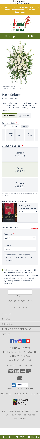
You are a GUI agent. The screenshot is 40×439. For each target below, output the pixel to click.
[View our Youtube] (28, 342)
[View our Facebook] (12, 342)
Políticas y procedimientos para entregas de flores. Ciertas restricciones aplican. (20, 9)
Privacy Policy (10, 415)
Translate (26, 3)
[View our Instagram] (20, 342)
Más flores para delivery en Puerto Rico (20, 393)
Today (24, 126)
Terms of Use (20, 419)
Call (7, 436)
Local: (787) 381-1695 (20, 359)
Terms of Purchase (26, 415)
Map (21, 436)
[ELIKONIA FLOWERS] (20, 30)
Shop (11, 36)
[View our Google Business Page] (16, 342)
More (5, 110)
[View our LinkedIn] (24, 342)
